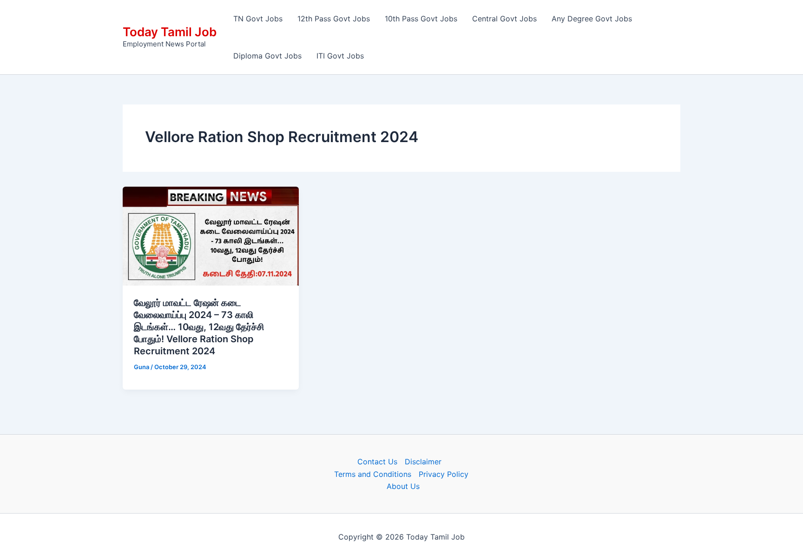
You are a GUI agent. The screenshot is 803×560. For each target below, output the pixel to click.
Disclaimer (423, 461)
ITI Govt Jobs (340, 55)
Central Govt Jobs (504, 18)
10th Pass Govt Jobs (421, 18)
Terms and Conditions (372, 474)
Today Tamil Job (170, 32)
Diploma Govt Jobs (267, 55)
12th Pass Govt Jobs (333, 18)
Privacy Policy (443, 474)
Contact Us (377, 461)
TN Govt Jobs (258, 18)
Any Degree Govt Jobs (592, 18)
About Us (403, 486)
